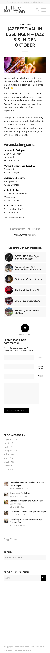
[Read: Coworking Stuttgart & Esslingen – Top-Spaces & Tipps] (6, 520)
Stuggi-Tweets (10, 539)
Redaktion (36, 229)
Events (22, 24)
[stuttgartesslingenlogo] (21, 9)
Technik (7, 469)
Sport (6, 465)
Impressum (40, 647)
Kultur (7, 454)
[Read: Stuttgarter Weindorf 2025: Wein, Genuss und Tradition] (6, 502)
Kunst (6, 458)
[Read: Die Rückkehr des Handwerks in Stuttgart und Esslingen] (6, 483)
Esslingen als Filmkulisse (20, 493)
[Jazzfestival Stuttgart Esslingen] (25, 65)
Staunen (32, 235)
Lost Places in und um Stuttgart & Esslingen (28, 511)
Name (40, 358)
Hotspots (8, 450)
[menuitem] (36, 9)
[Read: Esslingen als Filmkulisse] (6, 494)
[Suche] (36, 9)
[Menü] (42, 9)
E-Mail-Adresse (40, 368)
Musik (29, 24)
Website (40, 376)
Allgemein (8, 439)
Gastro (7, 446)
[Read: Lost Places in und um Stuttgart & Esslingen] (6, 512)
